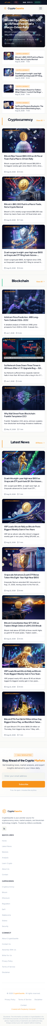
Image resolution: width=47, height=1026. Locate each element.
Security (5, 926)
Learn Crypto (7, 863)
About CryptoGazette (10, 938)
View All (39, 120)
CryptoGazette (19, 993)
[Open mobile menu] (40, 8)
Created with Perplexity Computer (23, 1009)
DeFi (4, 909)
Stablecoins (6, 915)
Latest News (7, 846)
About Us (5, 869)
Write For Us (7, 955)
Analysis (5, 858)
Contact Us (6, 944)
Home (4, 841)
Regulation (6, 904)
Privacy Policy (7, 961)
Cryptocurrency (13, 15)
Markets (5, 852)
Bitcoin (4, 892)
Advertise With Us (9, 950)
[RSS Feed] (4, 828)
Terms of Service (8, 967)
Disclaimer (6, 972)
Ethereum (6, 898)
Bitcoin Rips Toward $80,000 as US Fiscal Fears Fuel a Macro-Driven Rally (23, 23)
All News (39, 443)
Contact (5, 875)
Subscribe (23, 784)
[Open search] (34, 8)
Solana (4, 921)
